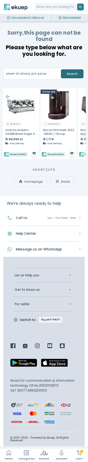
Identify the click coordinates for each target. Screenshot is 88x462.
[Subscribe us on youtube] (53, 346)
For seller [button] (22, 304)
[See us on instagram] (41, 346)
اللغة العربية (50, 319)
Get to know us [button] (27, 290)
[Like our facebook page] (16, 346)
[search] (80, 7)
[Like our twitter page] (29, 346)
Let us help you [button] (27, 275)
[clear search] (75, 7)
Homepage (33, 181)
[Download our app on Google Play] (23, 364)
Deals (65, 181)
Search (72, 74)
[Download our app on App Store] (54, 364)
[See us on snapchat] (65, 346)
